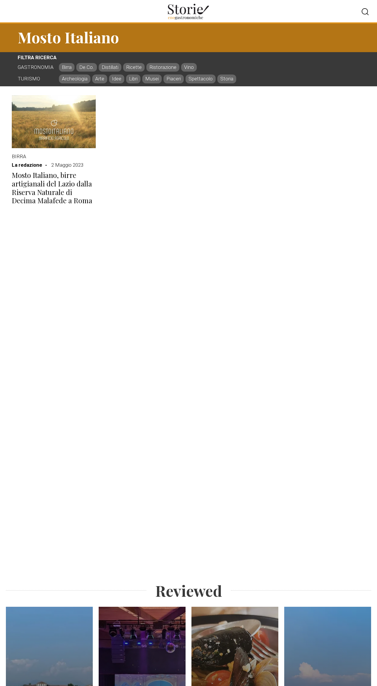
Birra (19, 156)
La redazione (27, 165)
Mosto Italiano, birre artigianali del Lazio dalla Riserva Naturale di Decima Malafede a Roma (52, 188)
